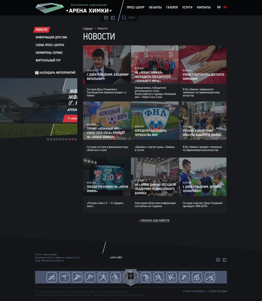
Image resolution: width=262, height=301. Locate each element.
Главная (87, 28)
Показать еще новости (155, 220)
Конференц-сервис (49, 53)
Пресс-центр (135, 7)
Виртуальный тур (48, 60)
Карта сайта (116, 257)
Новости (41, 30)
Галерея (172, 7)
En (219, 7)
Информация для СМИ (51, 37)
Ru (225, 7)
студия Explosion (218, 291)
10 (76, 139)
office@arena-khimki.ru (52, 260)
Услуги (187, 7)
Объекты (155, 7)
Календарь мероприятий (57, 73)
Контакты (204, 7)
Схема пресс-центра (50, 45)
